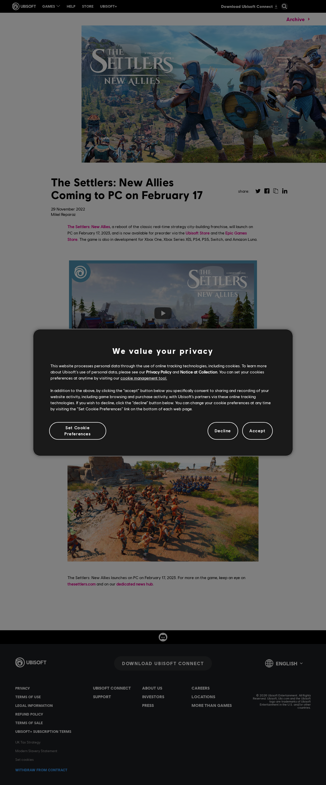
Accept (257, 430)
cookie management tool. (143, 378)
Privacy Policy (158, 371)
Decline (223, 430)
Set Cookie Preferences (77, 430)
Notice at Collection (198, 371)
